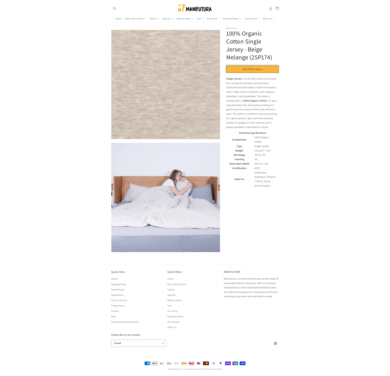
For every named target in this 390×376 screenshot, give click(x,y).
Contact (115, 311)
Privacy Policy (117, 305)
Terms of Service (119, 300)
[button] (114, 8)
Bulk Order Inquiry (252, 69)
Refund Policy (118, 289)
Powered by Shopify (214, 369)
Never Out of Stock (176, 284)
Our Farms (172, 311)
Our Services (173, 321)
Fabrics (170, 289)
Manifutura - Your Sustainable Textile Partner (190, 369)
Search (114, 278)
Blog (113, 316)
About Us (172, 327)
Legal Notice (117, 295)
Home (170, 278)
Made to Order (174, 300)
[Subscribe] (162, 343)
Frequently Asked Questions (125, 321)
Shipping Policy (118, 284)
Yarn (169, 305)
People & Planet (175, 316)
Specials (171, 295)
